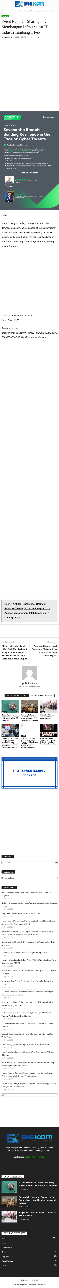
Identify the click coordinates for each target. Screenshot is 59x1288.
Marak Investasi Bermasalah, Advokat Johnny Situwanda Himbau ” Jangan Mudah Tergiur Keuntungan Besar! (28, 1064)
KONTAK (34, 1280)
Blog (4, 1252)
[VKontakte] (36, 1163)
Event (4, 1243)
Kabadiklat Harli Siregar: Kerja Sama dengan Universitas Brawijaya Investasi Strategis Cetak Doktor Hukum (29, 1085)
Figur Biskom (7, 1261)
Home (3, 11)
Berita (10, 11)
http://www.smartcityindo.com (29, 687)
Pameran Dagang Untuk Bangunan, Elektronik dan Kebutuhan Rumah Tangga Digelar (44, 651)
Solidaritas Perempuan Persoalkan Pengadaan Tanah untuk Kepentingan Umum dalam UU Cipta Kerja (27, 993)
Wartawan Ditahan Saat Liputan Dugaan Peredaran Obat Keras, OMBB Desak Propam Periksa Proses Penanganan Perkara (29, 743)
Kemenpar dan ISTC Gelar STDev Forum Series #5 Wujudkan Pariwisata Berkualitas (48, 741)
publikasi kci (8, 37)
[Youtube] (42, 1163)
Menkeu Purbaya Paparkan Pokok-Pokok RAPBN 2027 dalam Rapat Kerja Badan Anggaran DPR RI (29, 961)
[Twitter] (24, 1163)
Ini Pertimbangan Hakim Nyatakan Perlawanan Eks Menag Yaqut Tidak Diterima (27, 1025)
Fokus (4, 1265)
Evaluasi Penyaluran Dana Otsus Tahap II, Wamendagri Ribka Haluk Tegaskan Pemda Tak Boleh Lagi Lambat (26, 1014)
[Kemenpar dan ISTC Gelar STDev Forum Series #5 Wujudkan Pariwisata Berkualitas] (48, 730)
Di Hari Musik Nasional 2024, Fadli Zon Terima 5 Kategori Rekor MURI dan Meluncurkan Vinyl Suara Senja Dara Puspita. (15, 652)
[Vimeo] (30, 1163)
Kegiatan (5, 1256)
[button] (54, 4)
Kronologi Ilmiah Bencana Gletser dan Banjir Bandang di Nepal (24, 953)
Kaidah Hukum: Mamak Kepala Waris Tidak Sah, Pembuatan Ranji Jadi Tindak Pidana (27, 1035)
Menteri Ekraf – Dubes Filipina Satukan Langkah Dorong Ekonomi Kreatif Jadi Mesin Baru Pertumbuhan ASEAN (10, 743)
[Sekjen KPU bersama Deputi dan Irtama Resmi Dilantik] (48, 706)
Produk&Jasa (7, 1247)
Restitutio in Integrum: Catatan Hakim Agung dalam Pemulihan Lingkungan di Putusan (29, 717)
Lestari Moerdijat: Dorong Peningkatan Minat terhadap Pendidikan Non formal (27, 982)
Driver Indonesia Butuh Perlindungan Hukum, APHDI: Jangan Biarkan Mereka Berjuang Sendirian (27, 1003)
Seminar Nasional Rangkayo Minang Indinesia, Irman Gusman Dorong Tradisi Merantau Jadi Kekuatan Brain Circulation (27, 1074)
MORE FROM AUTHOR (41, 695)
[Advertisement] (29, 71)
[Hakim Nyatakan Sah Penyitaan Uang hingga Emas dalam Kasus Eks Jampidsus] (10, 706)
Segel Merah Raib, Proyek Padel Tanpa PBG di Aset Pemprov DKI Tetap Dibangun (28, 1053)
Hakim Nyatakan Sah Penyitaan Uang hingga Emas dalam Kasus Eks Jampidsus (10, 717)
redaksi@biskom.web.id (35, 1157)
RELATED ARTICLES (17, 695)
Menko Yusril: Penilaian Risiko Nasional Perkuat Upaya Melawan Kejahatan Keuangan (29, 972)
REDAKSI (24, 1280)
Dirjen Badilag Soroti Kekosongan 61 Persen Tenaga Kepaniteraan (25, 1044)
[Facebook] (17, 1163)
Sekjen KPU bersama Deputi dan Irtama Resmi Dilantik (47, 716)
